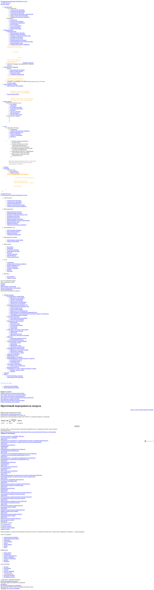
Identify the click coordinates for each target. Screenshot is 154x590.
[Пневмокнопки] (8, 462)
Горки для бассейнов (6, 432)
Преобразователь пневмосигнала (10, 450)
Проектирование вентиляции (18, 40)
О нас (5, 126)
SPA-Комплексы (14, 113)
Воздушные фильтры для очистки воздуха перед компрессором (18, 476)
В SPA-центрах (14, 24)
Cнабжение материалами (17, 74)
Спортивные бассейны (16, 37)
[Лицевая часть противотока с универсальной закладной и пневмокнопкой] (24, 440)
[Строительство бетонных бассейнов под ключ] (14, 1)
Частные (6, 567)
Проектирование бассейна (17, 33)
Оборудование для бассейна (8, 286)
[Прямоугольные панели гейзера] (13, 509)
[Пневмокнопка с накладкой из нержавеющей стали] (18, 458)
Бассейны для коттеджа (16, 38)
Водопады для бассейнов (49, 432)
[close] (153, 441)
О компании (13, 129)
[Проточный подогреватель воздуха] (14, 501)
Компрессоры (4, 489)
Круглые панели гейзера (7, 520)
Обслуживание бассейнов (17, 70)
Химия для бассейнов (13, 94)
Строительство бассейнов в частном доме (21, 14)
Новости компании (15, 133)
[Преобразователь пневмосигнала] (13, 449)
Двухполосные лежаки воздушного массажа (13, 494)
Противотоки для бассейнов (20, 432)
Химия (6, 546)
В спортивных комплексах (17, 22)
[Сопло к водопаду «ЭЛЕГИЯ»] (12, 436)
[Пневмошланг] (8, 445)
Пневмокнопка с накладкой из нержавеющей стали (15, 459)
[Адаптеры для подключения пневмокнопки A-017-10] (19, 453)
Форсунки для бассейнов (35, 432)
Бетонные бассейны (15, 28)
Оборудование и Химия (10, 84)
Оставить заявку (11, 83)
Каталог (3, 285)
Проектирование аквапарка (17, 34)
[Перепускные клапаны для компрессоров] (15, 484)
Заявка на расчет (14, 172)
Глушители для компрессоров (9, 481)
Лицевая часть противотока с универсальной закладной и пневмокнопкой (21, 442)
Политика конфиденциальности (9, 581)
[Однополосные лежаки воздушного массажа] (16, 497)
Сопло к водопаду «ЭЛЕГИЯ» (9, 437)
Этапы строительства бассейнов (19, 15)
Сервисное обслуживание (11, 67)
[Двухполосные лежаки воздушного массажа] (16, 492)
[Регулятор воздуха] (9, 466)
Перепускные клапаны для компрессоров (12, 485)
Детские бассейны (15, 27)
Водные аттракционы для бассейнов (11, 288)
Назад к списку (135, 409)
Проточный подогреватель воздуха (10, 502)
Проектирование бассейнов (11, 387)
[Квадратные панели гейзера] (12, 505)
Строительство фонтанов (17, 12)
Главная (3, 283)
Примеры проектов (28, 62)
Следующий (150, 409)
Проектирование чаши (16, 43)
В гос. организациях (15, 25)
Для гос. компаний (15, 111)
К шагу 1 (9, 65)
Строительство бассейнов (17, 9)
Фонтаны (12, 110)
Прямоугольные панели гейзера (9, 511)
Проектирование (8, 30)
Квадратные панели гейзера (8, 507)
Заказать (77, 426)
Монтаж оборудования (16, 71)
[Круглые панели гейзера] (11, 518)
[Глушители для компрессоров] (12, 479)
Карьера (6, 167)
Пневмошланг (4, 446)
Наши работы (7, 101)
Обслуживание (8, 541)
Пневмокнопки (5, 463)
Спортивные (7, 568)
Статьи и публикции (12, 268)
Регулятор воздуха (6, 468)
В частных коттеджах (16, 107)
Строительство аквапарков (17, 11)
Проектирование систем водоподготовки (21, 41)
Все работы (13, 104)
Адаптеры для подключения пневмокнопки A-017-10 (15, 455)
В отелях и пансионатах (16, 21)
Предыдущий (143, 409)
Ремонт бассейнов (15, 72)
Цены (5, 547)
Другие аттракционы (6, 289)
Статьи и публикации (16, 135)
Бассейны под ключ (9, 577)
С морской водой (8, 574)
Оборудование (8, 544)
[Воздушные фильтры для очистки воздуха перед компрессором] (21, 475)
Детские (6, 569)
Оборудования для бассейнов (15, 240)
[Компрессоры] (8, 488)
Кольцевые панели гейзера (8, 515)
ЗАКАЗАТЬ (4, 439)
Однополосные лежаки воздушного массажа (13, 498)
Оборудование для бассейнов (15, 85)
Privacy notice (149, 441)
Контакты (13, 136)
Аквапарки (13, 106)
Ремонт (6, 543)
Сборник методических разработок (20, 17)
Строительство (8, 7)
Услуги (9, 68)
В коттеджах (13, 20)
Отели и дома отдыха (16, 114)
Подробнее (17, 588)
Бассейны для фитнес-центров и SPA (20, 35)
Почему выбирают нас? (16, 132)
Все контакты (14, 171)
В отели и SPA (8, 572)
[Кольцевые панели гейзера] (11, 514)
